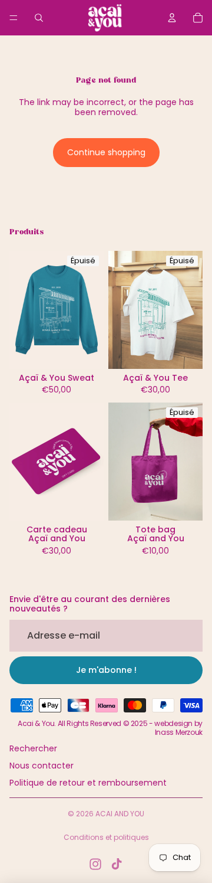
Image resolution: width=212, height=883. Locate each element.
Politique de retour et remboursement (88, 783)
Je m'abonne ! (106, 670)
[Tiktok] (117, 864)
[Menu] (13, 17)
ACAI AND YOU (119, 814)
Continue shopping (106, 152)
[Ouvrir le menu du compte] (172, 18)
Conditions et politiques (106, 837)
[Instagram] (95, 864)
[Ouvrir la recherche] (39, 18)
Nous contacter (41, 765)
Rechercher (33, 748)
